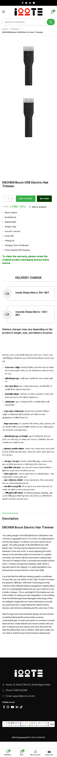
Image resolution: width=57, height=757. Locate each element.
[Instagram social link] (8, 707)
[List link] (28, 684)
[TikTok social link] (21, 707)
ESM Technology (34, 583)
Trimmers (14, 29)
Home (5, 29)
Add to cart (25, 198)
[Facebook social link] (22, 3)
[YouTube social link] (12, 707)
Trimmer (6, 539)
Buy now (44, 198)
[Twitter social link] (26, 3)
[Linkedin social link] (30, 3)
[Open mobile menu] (3, 12)
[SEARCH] (51, 22)
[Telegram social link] (34, 3)
